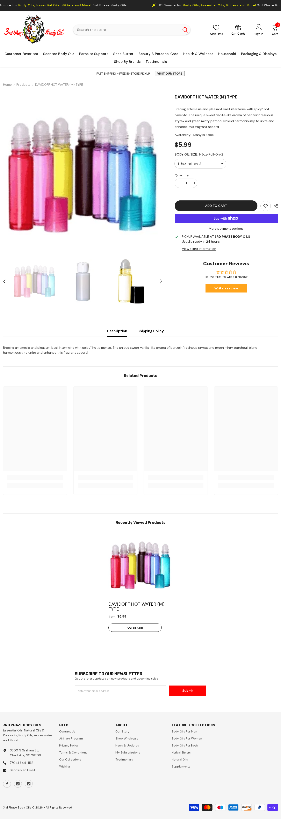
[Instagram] (18, 784)
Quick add (135, 627)
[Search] (131, 30)
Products (23, 84)
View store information (199, 249)
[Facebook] (7, 784)
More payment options (226, 228)
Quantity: (182, 175)
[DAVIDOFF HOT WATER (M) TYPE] (140, 565)
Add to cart (216, 206)
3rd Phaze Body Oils (177, 5)
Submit (188, 690)
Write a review (226, 288)
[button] (4, 281)
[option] (82, 174)
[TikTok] (29, 784)
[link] (265, 206)
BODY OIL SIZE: (199, 154)
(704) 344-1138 (22, 762)
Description (117, 331)
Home (7, 84)
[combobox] (126, 30)
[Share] (274, 206)
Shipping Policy (150, 331)
